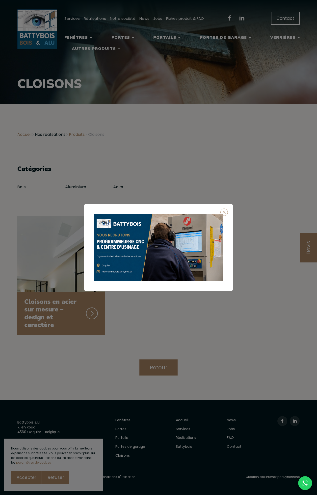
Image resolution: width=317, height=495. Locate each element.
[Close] (224, 212)
